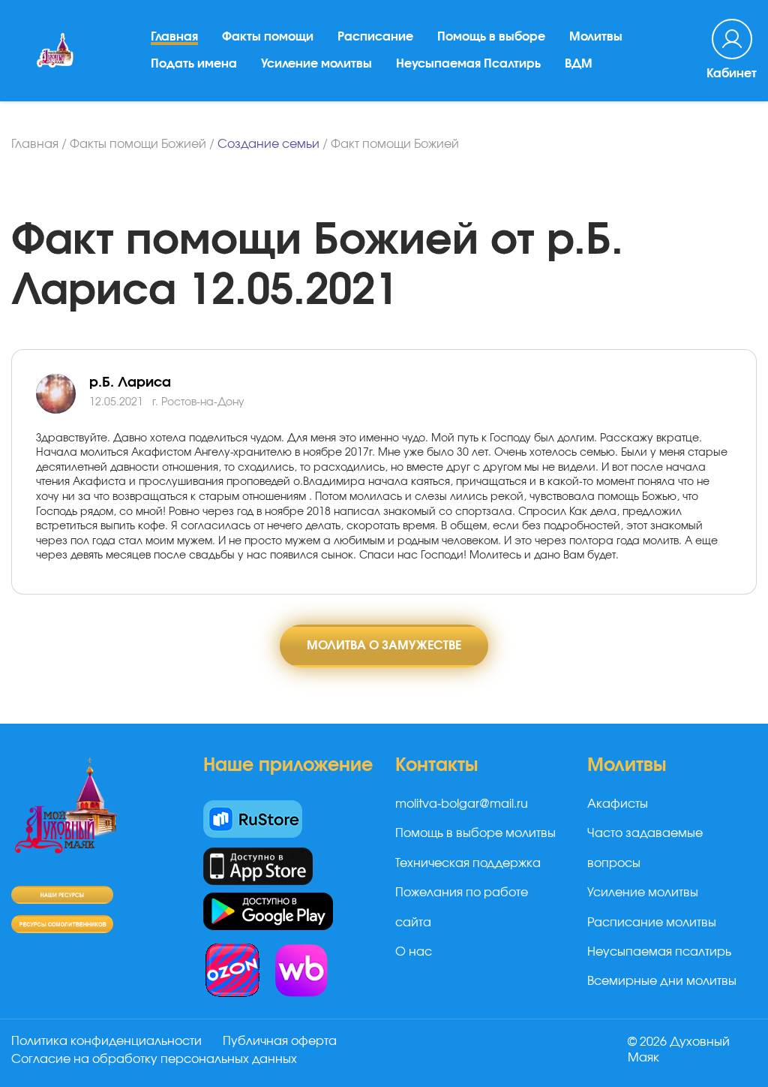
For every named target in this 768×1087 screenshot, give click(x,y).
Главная (174, 37)
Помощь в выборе (491, 37)
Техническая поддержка (468, 863)
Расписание (375, 37)
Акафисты (617, 804)
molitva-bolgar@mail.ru (461, 804)
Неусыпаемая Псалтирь (468, 64)
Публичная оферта (280, 1041)
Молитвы (595, 37)
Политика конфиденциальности (106, 1041)
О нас (413, 952)
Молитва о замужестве (384, 646)
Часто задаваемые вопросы (645, 848)
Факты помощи (268, 37)
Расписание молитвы (651, 923)
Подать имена (194, 64)
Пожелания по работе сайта (461, 907)
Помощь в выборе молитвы (475, 833)
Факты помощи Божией (138, 144)
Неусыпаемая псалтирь (659, 952)
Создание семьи (269, 144)
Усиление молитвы (316, 64)
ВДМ (578, 64)
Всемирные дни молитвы (661, 981)
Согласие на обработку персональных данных (154, 1059)
